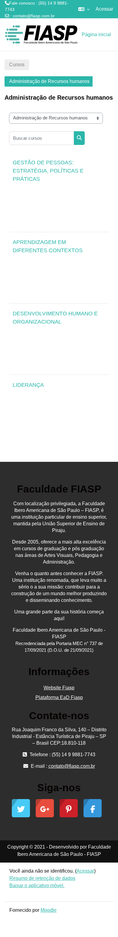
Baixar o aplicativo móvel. (36, 885)
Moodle (49, 910)
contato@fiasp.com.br (34, 15)
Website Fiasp (59, 687)
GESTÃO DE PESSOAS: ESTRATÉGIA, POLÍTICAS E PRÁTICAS (48, 171)
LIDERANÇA (28, 385)
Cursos (17, 64)
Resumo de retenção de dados (42, 878)
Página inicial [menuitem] (96, 34)
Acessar (104, 9)
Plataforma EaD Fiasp (59, 697)
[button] (84, 9)
